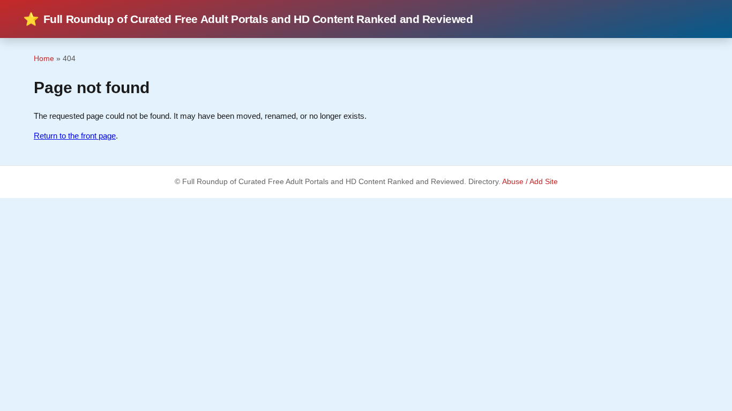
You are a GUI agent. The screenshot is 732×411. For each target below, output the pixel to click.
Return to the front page (75, 135)
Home (44, 58)
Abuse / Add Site (530, 182)
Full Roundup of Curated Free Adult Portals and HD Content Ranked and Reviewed (248, 19)
